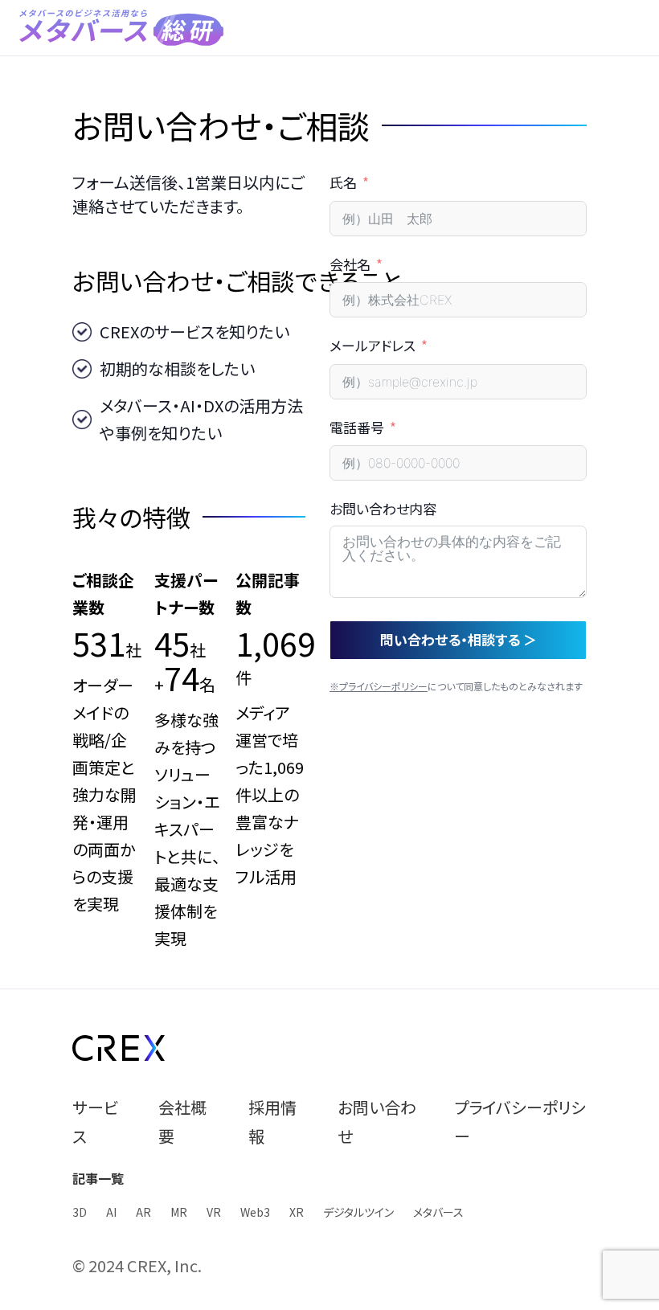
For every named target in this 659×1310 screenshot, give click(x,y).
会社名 (350, 264)
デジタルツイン (358, 1212)
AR (143, 1212)
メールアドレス (372, 345)
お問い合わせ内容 (383, 508)
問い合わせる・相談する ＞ (458, 639)
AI (111, 1212)
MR (178, 1212)
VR (214, 1212)
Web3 (255, 1212)
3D (79, 1212)
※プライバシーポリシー (379, 686)
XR (296, 1212)
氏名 (343, 182)
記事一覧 (98, 1178)
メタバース (438, 1212)
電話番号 (357, 427)
